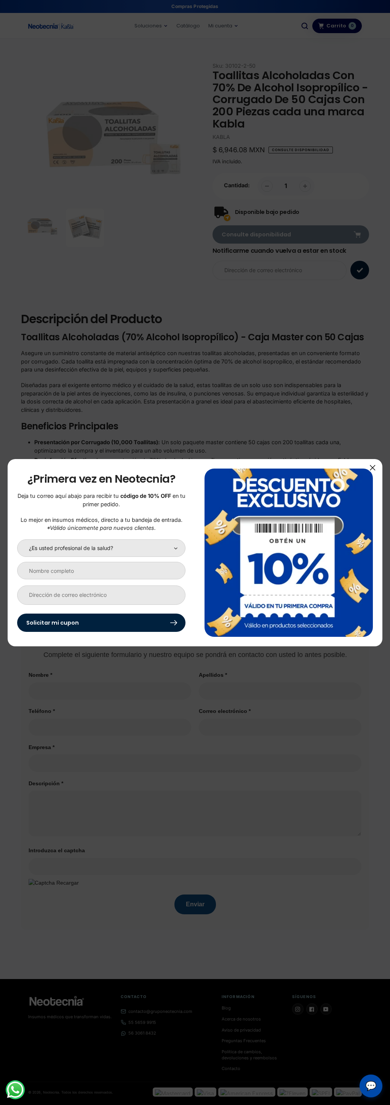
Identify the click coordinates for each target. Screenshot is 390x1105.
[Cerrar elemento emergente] (372, 467)
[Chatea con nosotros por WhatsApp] (15, 1089)
